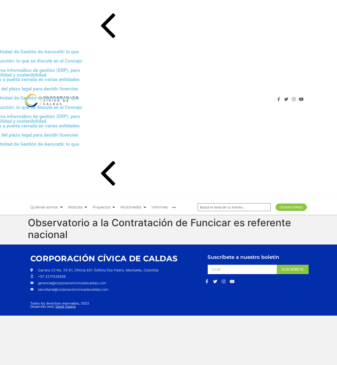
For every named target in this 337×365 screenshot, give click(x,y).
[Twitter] (287, 100)
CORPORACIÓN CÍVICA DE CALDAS (103, 258)
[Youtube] (302, 100)
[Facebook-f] (280, 100)
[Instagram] (295, 100)
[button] (173, 27)
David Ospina (65, 306)
